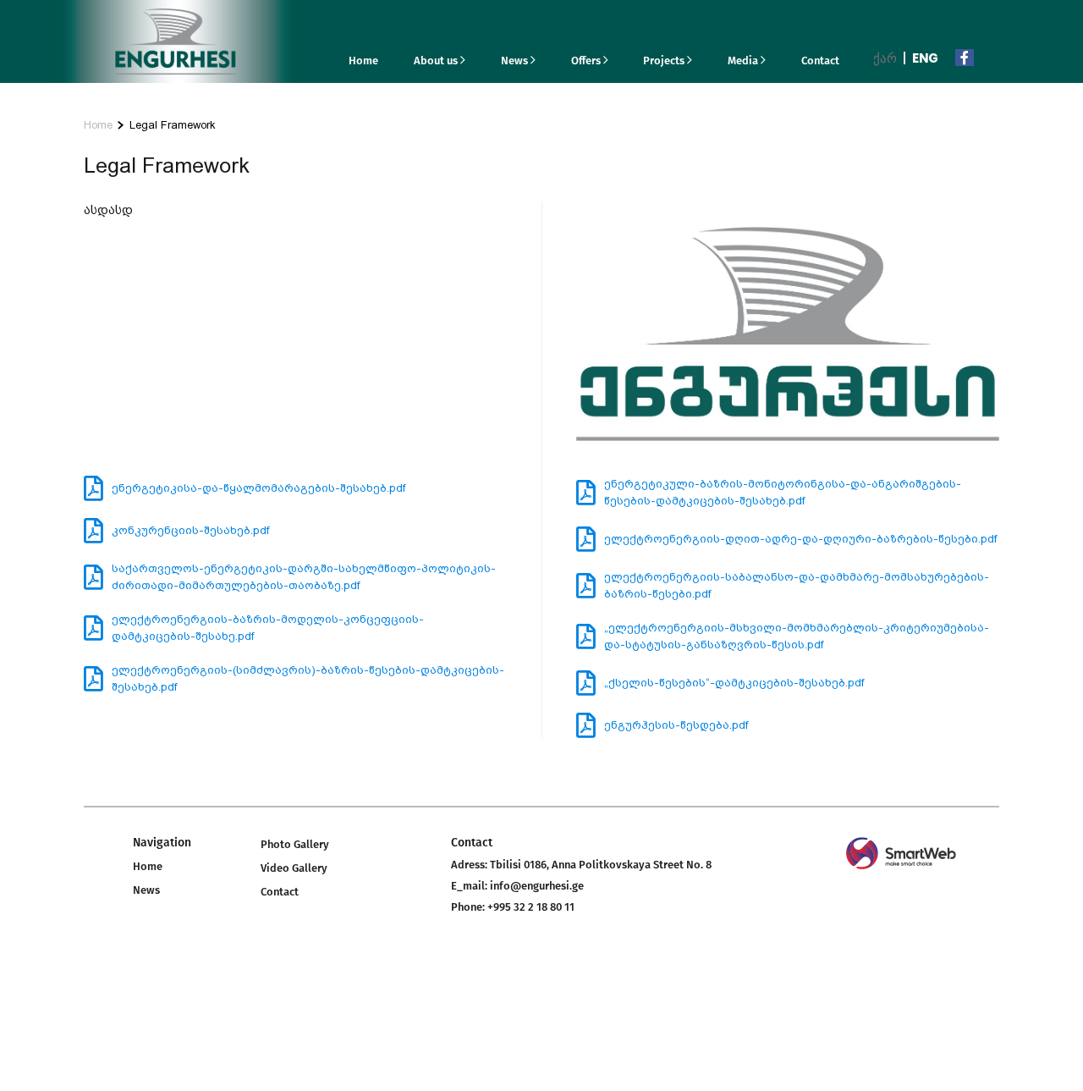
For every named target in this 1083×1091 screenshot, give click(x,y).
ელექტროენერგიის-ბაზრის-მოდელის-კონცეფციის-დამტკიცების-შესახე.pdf (268, 627)
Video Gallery (294, 868)
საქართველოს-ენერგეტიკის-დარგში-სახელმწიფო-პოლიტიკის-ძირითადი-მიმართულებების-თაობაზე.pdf (304, 577)
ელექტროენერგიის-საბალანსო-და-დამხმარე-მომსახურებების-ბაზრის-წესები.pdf (796, 585)
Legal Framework (172, 124)
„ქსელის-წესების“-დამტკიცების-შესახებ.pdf (734, 682)
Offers (587, 60)
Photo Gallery (295, 844)
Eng (925, 58)
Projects (665, 60)
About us (437, 60)
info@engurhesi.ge (537, 885)
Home (363, 60)
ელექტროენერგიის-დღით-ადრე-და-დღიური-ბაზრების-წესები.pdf (800, 538)
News (516, 60)
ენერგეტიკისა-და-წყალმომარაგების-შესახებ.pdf (258, 488)
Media (744, 60)
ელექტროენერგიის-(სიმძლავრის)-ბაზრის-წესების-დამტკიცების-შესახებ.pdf (308, 678)
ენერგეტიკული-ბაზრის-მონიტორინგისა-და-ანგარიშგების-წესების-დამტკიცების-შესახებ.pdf (782, 492)
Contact (820, 60)
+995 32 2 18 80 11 (530, 907)
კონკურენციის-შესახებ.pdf (190, 530)
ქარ (885, 58)
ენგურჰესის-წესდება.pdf (676, 725)
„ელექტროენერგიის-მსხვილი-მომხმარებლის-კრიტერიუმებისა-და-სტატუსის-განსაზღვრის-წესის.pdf (796, 636)
